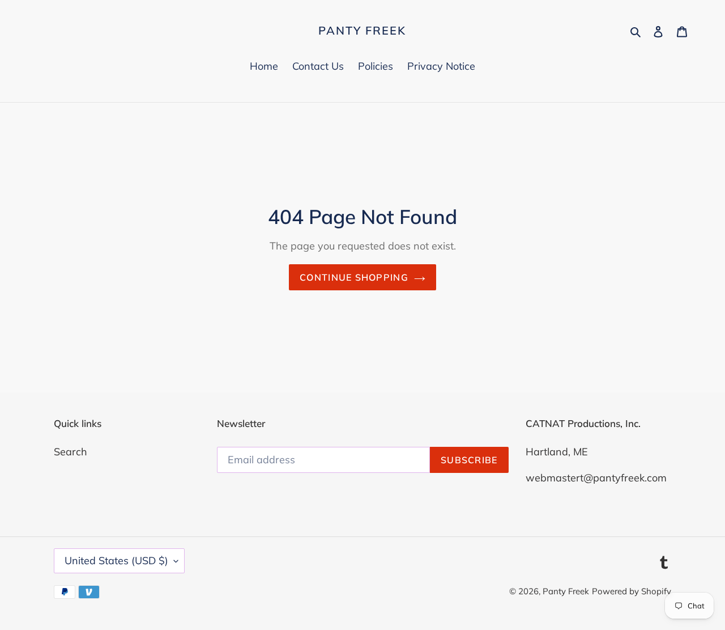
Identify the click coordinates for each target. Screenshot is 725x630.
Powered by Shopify (631, 591)
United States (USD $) (116, 560)
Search (70, 451)
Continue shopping (354, 277)
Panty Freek (362, 30)
